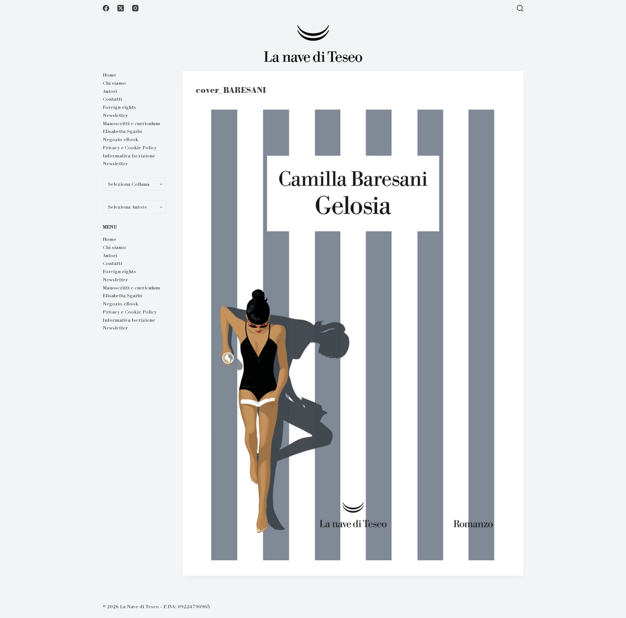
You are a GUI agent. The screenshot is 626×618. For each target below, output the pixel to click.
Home (109, 75)
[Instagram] (135, 8)
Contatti (112, 99)
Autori (110, 91)
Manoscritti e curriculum (131, 123)
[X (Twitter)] (120, 8)
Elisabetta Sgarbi (122, 131)
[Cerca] (520, 8)
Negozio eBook (120, 139)
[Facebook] (106, 8)
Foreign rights (119, 107)
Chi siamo (114, 83)
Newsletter (115, 115)
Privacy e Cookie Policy (129, 148)
